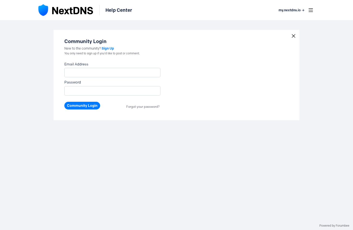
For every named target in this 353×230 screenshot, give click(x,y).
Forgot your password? (143, 107)
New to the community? (83, 48)
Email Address (76, 64)
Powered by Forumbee (334, 225)
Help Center (118, 10)
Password (72, 82)
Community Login (82, 105)
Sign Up (108, 48)
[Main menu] (310, 10)
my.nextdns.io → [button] (291, 10)
